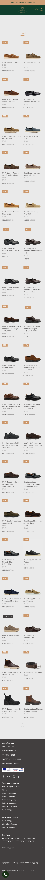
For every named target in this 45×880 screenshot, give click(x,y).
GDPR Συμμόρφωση (9, 824)
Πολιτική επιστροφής (9, 806)
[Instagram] (14, 776)
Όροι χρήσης (6, 810)
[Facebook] (3, 776)
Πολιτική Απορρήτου (9, 803)
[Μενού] (3, 9)
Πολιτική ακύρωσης (9, 800)
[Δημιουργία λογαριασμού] (42, 848)
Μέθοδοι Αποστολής (9, 796)
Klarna (4, 790)
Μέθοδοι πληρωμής (9, 793)
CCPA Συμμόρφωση (9, 827)
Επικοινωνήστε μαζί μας (11, 786)
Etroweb (35, 871)
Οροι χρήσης (6, 821)
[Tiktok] (19, 776)
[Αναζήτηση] (36, 10)
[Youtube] (8, 776)
